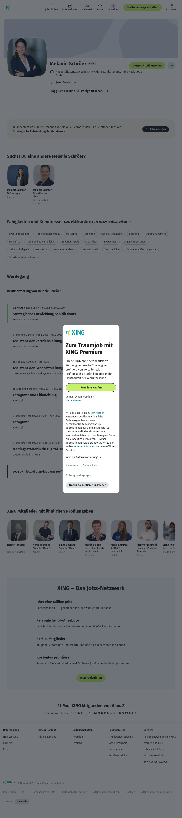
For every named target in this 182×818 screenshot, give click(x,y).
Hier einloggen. (74, 400)
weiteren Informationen (86, 446)
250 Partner (97, 412)
